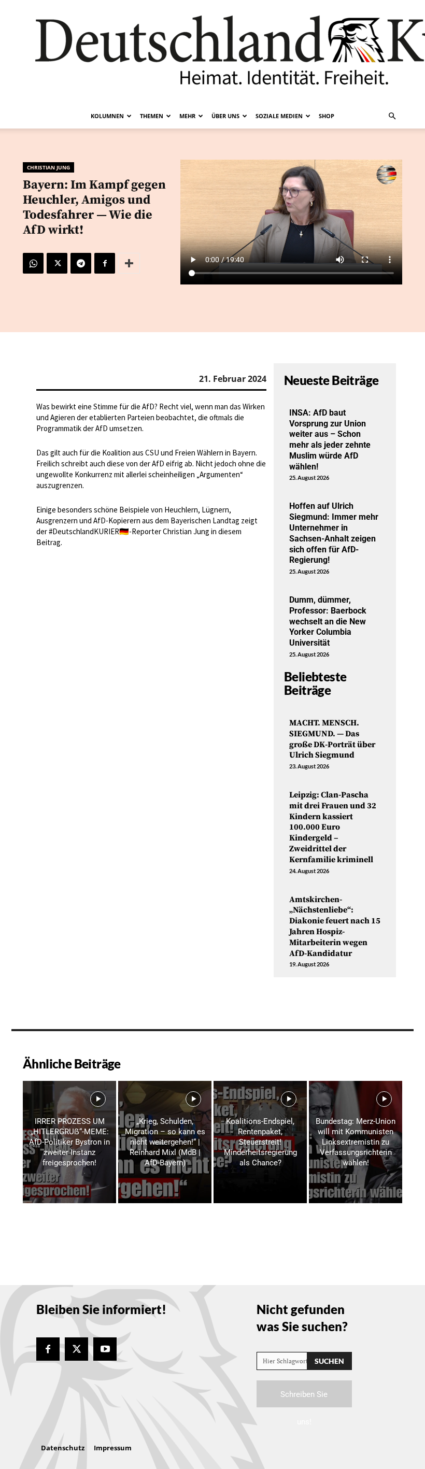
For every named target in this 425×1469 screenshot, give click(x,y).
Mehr (187, 116)
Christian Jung (48, 167)
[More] (129, 263)
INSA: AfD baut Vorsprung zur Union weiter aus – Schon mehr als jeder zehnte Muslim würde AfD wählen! (330, 440)
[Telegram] (80, 263)
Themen (151, 116)
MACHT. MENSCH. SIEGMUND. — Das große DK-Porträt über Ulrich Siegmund (332, 739)
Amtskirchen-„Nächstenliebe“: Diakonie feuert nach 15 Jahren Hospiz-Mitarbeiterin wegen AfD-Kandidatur (334, 926)
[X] (57, 263)
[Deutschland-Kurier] (212, 52)
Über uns (225, 116)
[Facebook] (104, 263)
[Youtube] (105, 1349)
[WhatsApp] (33, 263)
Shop (326, 116)
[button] (391, 116)
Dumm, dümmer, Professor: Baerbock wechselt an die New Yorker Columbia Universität (327, 621)
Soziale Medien (279, 116)
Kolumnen (107, 116)
